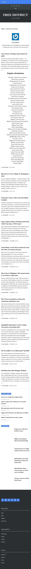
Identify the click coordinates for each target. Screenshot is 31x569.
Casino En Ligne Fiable (17, 161)
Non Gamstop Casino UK (17, 117)
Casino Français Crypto (17, 123)
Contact (3, 539)
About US (3, 554)
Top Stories (3, 521)
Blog (2, 515)
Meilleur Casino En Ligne (17, 142)
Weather (3, 518)
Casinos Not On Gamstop (17, 79)
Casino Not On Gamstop (17, 110)
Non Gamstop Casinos (17, 108)
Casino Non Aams (17, 83)
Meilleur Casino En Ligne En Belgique (17, 129)
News (2, 513)
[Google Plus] (17, 6)
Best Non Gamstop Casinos (17, 90)
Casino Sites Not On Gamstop (17, 89)
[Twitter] (14, 6)
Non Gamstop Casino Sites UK (17, 94)
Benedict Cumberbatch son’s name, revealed (11, 417)
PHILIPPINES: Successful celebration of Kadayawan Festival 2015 (21, 460)
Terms (2, 560)
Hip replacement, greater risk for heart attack (12, 408)
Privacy (3, 562)
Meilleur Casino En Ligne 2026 (17, 148)
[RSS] (19, 6)
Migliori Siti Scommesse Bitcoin (17, 140)
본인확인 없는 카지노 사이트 (17, 136)
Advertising (3, 533)
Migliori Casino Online (17, 125)
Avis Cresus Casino (17, 138)
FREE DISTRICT (15, 15)
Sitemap (3, 542)
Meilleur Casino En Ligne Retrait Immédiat (17, 121)
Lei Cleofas (15, 42)
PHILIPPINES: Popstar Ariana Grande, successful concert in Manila (21, 470)
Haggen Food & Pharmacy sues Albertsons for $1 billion (14, 412)
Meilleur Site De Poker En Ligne (17, 132)
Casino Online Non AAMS (17, 152)
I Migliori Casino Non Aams (17, 119)
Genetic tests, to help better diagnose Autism (12, 397)
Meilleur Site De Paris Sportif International (17, 134)
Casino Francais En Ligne (17, 157)
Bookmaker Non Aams (17, 131)
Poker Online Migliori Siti (17, 159)
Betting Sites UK (17, 111)
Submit (2, 536)
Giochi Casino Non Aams (17, 144)
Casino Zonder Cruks (17, 104)
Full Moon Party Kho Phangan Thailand (13, 370)
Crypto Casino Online (17, 150)
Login (15, 8)
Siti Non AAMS (17, 163)
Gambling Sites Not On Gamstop (17, 85)
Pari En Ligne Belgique (17, 127)
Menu (4, 2)
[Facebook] (12, 6)
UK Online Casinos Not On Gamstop (17, 77)
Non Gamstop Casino (17, 113)
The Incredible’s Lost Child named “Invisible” (15, 350)
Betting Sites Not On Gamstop (17, 81)
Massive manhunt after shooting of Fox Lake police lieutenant (13, 402)
